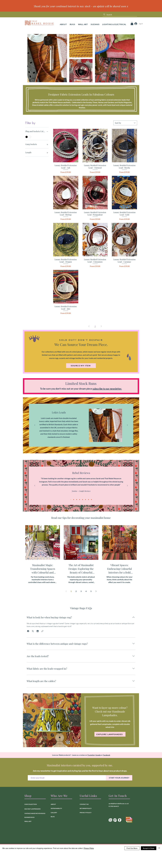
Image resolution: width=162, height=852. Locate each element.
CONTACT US (84, 804)
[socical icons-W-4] (119, 820)
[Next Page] (101, 326)
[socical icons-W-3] (110, 820)
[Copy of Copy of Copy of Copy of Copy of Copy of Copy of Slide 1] (91, 499)
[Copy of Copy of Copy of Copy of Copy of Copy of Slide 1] (88, 499)
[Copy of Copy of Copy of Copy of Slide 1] (82, 499)
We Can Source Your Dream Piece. (81, 344)
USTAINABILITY (56, 808)
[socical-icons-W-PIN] (115, 820)
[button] (72, 24)
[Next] (127, 425)
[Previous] (34, 425)
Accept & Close (148, 848)
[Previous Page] (89, 326)
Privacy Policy (89, 848)
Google (98, 755)
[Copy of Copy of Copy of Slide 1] (79, 499)
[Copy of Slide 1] (82, 441)
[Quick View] (65, 145)
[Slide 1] (79, 441)
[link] (132, 23)
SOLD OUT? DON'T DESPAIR (81, 340)
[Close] (159, 848)
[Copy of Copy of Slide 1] (76, 499)
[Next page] (96, 591)
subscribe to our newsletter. (107, 388)
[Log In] (135, 24)
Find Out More (132, 848)
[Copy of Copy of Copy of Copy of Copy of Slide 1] (85, 499)
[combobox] (125, 123)
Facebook (106, 755)
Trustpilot (91, 755)
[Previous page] (66, 591)
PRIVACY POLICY (85, 812)
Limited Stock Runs (80, 383)
